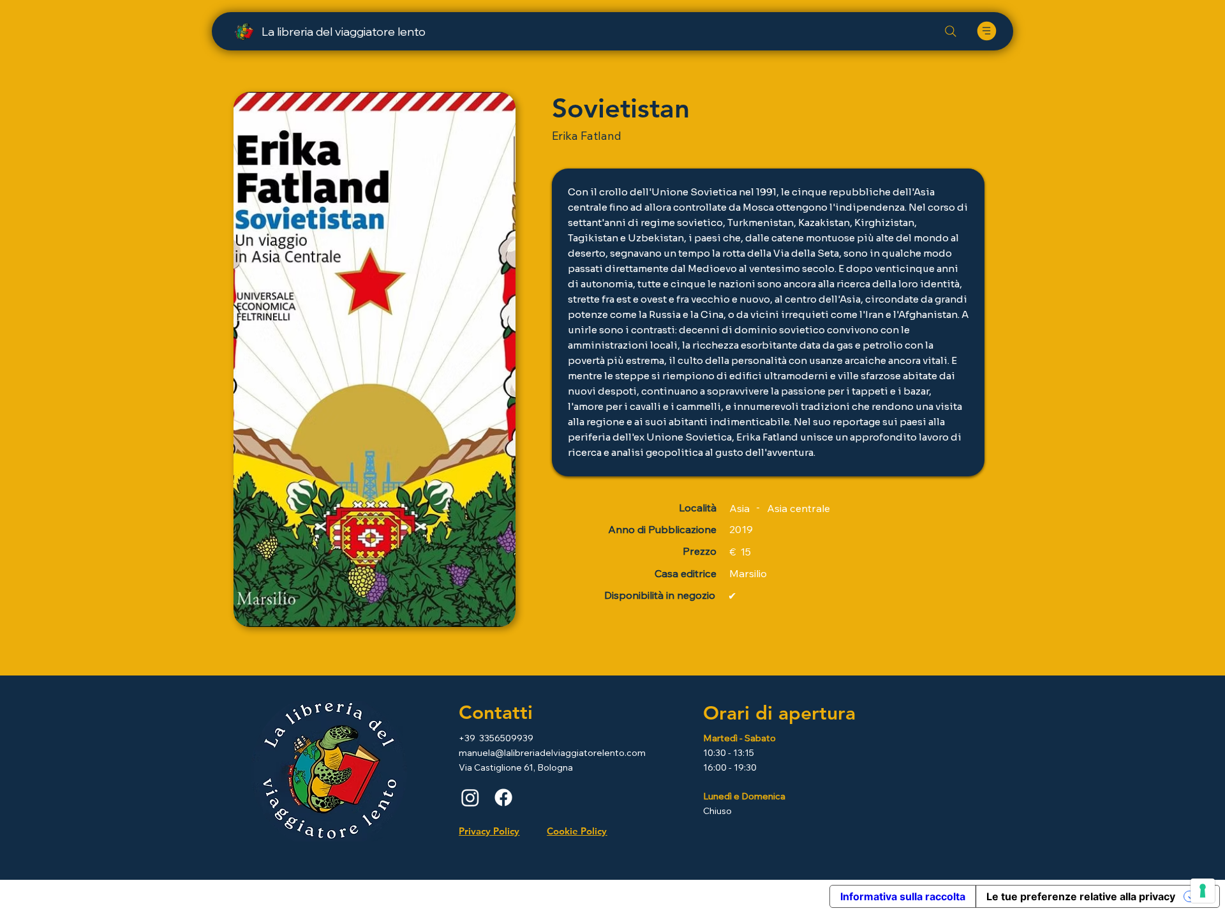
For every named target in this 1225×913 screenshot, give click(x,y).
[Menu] (986, 31)
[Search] (951, 31)
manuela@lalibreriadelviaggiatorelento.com (552, 752)
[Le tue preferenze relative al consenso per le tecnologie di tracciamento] (1203, 891)
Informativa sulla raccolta (902, 896)
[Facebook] (503, 797)
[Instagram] (470, 797)
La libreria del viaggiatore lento (344, 31)
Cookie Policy (577, 831)
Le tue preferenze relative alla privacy (1080, 896)
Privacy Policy (489, 831)
